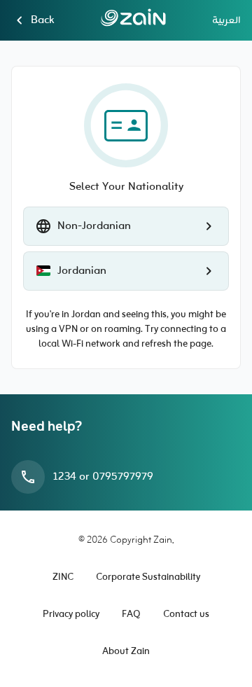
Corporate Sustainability (148, 577)
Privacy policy (71, 614)
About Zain (126, 651)
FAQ (131, 614)
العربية (226, 20)
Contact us (186, 614)
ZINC (63, 577)
